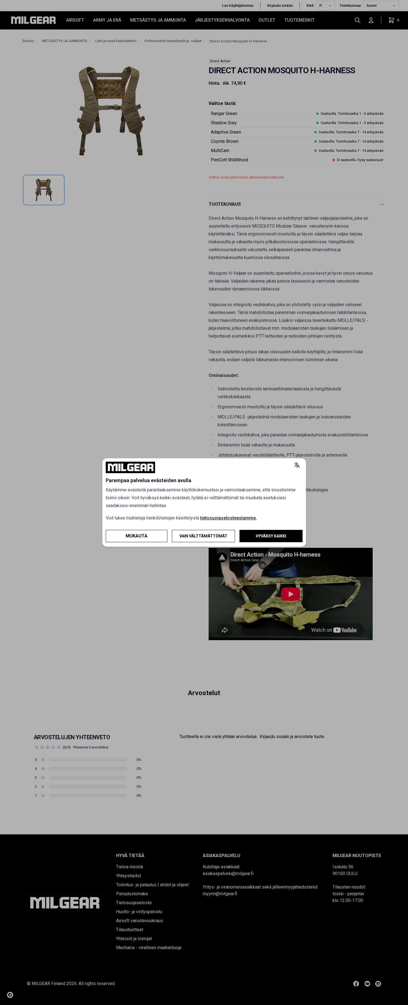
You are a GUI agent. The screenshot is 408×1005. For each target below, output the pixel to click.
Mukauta (136, 536)
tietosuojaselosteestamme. (228, 518)
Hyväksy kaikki (271, 536)
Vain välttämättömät (203, 536)
